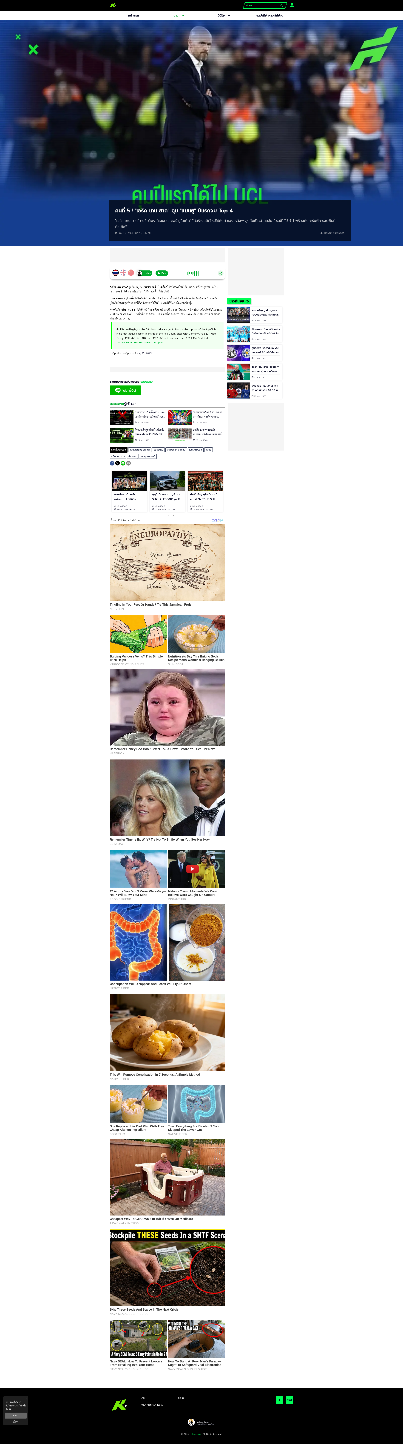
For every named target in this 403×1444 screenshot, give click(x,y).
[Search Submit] (282, 5)
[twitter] (117, 463)
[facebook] (112, 464)
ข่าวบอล (132, 456)
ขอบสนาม (158, 449)
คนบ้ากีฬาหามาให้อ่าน (152, 1405)
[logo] (112, 5)
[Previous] (106, 491)
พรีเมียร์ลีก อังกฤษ (176, 449)
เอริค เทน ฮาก (118, 456)
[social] (279, 1400)
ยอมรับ (15, 1415)
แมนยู (208, 449)
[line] (123, 464)
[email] (128, 464)
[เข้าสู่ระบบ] (291, 4)
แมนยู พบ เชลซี (147, 456)
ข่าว (143, 1398)
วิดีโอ (181, 1398)
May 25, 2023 (144, 353)
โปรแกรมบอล (195, 449)
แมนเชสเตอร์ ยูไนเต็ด (140, 449)
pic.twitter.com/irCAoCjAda (147, 342)
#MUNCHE (122, 342)
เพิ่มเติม (8, 1409)
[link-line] (125, 394)
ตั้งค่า (15, 1422)
